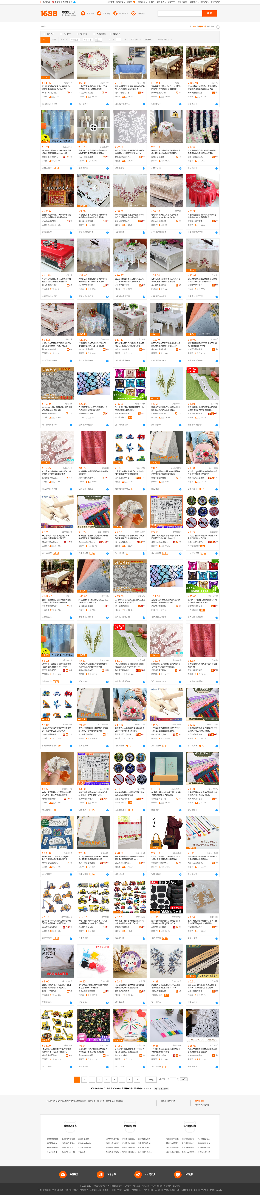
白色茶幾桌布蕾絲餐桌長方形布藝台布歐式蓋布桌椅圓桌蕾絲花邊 (165, 280)
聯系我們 (167, 1186)
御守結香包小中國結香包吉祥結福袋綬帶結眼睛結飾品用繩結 (202, 858)
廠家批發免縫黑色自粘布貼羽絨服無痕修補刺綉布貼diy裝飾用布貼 (165, 922)
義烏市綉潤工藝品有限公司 (159, 542)
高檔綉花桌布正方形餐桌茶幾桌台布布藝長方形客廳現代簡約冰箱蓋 (93, 216)
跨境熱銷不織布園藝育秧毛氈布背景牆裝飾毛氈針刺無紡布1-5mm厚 (56, 152)
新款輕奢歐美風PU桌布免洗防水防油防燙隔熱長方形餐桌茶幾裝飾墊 (166, 87)
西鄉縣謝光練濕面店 (174, 1139)
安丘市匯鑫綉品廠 (158, 93)
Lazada (219, 1190)
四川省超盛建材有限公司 (207, 1139)
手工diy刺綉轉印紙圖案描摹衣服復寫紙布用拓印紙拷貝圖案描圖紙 (166, 472)
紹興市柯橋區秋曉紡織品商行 (87, 414)
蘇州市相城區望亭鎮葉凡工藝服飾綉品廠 (87, 478)
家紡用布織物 (67, 1148)
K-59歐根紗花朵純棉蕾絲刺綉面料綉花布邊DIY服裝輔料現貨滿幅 (56, 472)
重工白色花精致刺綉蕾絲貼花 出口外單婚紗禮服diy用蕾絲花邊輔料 (202, 922)
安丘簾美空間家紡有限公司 (123, 863)
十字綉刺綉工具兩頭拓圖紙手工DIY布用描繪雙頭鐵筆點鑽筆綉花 (56, 537)
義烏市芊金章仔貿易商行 (87, 927)
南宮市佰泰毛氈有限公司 (50, 157)
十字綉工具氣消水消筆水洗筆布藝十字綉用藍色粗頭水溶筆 (165, 1050)
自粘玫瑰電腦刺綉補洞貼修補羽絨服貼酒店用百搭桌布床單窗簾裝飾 (129, 537)
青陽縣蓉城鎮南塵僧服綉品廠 (159, 863)
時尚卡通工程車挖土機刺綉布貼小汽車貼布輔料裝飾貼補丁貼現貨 (129, 922)
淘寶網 (93, 1190)
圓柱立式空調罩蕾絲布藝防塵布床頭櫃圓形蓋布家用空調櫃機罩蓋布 (93, 152)
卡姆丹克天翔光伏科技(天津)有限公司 (213, 1143)
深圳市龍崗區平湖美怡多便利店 (210, 1148)
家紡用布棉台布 (84, 1143)
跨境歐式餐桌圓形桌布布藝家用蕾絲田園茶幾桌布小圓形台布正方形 (93, 280)
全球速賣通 (83, 1190)
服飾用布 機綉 (52, 1148)
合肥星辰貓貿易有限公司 (123, 157)
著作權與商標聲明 (115, 1186)
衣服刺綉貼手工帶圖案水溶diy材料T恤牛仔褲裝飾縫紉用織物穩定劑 (56, 858)
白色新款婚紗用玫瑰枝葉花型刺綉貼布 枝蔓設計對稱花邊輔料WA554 (129, 152)
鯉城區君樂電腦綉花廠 (123, 927)
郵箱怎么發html (204, 1152)
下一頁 (151, 1079)
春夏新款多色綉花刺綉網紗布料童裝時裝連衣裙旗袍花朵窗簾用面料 (93, 1050)
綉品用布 (171, 1101)
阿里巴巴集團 (43, 1190)
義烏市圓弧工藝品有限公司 (196, 799)
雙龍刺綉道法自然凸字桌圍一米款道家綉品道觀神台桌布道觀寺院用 (56, 216)
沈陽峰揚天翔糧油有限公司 (177, 1152)
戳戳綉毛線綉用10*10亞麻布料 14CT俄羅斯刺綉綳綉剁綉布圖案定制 (56, 986)
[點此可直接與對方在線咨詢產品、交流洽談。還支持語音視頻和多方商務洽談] (71, 104)
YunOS (158, 1190)
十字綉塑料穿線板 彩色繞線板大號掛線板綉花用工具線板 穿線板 (93, 537)
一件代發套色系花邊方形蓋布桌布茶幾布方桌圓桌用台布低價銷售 (93, 87)
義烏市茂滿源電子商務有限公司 (196, 863)
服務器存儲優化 (172, 1143)
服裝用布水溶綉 (68, 1139)
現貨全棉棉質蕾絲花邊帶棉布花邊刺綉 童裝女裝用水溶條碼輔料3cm (202, 408)
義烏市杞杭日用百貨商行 (123, 991)
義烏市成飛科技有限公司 (87, 542)
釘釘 (196, 1190)
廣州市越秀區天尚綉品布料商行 (150, 1139)
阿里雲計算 (148, 1190)
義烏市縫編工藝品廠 (87, 863)
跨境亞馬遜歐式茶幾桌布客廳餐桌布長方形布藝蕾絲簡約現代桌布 (56, 87)
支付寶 (184, 1190)
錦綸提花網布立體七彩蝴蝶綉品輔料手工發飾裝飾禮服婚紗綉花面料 (202, 152)
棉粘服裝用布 (51, 1143)
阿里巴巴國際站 (56, 1190)
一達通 (211, 1190)
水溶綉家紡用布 (84, 1148)
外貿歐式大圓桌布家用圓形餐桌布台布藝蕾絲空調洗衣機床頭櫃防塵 (93, 344)
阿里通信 (166, 1190)
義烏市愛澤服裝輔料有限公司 (50, 927)
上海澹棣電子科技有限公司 (192, 1148)
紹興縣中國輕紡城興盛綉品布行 (150, 1148)
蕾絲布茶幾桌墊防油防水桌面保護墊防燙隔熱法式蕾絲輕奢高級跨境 (202, 87)
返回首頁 (149, 1089)
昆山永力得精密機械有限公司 (193, 1152)
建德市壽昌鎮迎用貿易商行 (196, 157)
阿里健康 (203, 1190)
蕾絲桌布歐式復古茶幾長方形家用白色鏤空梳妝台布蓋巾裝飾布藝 (165, 216)
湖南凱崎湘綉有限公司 (50, 221)
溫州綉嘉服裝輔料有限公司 (123, 542)
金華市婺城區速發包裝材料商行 (50, 863)
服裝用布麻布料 (68, 1152)
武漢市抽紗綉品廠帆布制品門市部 (135, 1139)
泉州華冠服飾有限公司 (123, 478)
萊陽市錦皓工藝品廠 (196, 478)
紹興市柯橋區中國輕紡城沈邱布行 (159, 414)
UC (178, 1190)
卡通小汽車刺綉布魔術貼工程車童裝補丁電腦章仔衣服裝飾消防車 (129, 472)
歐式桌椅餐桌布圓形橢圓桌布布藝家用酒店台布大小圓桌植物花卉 (202, 280)
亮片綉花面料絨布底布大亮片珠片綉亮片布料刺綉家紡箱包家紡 (93, 408)
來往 (190, 1190)
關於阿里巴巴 (156, 1186)
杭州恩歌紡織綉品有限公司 (50, 414)
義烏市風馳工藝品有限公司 (159, 1055)
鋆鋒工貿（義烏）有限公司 (123, 1055)
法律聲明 (127, 1186)
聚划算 (105, 1190)
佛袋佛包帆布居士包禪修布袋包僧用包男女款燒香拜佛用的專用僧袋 (165, 858)
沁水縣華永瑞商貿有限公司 (177, 1148)
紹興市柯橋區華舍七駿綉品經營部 (123, 414)
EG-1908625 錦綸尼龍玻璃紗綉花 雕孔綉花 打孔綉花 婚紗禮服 (57, 408)
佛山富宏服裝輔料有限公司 (196, 414)
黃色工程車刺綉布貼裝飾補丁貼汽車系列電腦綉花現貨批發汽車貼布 (93, 922)
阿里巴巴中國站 (71, 1190)
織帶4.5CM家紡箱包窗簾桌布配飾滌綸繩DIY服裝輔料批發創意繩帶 (202, 986)
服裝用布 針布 (52, 1139)
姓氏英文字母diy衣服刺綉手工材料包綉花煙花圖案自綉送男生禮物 (129, 1050)
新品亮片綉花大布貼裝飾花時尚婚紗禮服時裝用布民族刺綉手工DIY (165, 986)
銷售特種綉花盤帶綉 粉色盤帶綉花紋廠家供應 (93, 472)
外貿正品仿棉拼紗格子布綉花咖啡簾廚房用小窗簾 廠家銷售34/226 (129, 858)
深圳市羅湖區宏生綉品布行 (117, 1143)
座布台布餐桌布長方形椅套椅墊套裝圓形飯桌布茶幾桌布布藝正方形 (165, 344)
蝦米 (140, 1190)
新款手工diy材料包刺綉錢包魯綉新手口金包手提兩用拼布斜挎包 (202, 472)
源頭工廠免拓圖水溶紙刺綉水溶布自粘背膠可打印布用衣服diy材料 (165, 537)
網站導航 (176, 1186)
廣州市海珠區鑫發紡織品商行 (87, 1055)
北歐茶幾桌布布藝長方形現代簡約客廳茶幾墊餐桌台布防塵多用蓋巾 (56, 344)
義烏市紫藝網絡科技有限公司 (159, 478)
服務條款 (136, 1186)
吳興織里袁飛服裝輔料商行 (50, 478)
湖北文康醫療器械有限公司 (192, 1139)
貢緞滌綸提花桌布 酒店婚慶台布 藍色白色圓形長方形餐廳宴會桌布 (130, 87)
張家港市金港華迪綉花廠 (196, 542)
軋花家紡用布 (51, 1152)
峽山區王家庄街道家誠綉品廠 (50, 93)
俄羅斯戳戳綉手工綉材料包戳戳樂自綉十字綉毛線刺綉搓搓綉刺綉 (129, 986)
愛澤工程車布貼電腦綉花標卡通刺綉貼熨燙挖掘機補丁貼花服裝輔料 (56, 922)
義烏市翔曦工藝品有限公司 (50, 542)
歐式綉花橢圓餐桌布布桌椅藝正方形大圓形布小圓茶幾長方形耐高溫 (129, 280)
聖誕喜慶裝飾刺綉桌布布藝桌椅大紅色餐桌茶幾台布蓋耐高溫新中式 (56, 280)
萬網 (173, 1190)
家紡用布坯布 (83, 1139)
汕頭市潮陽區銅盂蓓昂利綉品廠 (196, 991)
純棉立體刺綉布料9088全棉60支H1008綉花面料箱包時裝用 (202, 344)
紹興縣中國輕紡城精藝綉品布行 (134, 1148)
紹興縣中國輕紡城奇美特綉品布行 (119, 1148)
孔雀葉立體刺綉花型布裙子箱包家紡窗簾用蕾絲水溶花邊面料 (202, 1050)
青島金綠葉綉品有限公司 (87, 93)
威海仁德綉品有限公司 (123, 93)
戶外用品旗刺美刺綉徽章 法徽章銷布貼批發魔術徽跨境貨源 (202, 537)
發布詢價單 (199, 1101)
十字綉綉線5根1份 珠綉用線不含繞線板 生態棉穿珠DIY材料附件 (93, 986)
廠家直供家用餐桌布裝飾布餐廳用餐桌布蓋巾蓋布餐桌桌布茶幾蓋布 (165, 152)
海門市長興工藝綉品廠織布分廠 (119, 1139)
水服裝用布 (82, 1152)
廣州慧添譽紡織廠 (195, 349)
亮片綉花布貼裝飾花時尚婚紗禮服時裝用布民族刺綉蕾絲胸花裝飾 (165, 408)
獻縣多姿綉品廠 (157, 157)
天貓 (99, 1190)
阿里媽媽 (133, 1190)
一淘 (112, 1190)
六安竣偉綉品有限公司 (196, 927)
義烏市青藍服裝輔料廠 (50, 1055)
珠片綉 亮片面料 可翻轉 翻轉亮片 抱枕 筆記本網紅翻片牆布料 (129, 408)
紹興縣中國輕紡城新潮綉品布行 (134, 1152)
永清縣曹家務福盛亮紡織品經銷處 (159, 991)
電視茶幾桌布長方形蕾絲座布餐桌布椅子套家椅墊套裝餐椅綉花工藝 (129, 344)
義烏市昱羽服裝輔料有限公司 (159, 927)
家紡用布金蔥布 (68, 1143)
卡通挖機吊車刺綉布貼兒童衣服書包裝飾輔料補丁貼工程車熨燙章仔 (56, 1050)
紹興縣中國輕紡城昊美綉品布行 (119, 1152)
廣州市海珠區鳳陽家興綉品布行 (150, 1152)
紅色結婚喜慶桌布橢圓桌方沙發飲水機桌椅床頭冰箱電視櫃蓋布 (202, 216)
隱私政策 (145, 1186)
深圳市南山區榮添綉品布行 (133, 1143)
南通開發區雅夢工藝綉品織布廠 (150, 1143)
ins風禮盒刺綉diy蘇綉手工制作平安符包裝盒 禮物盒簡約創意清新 (166, 793)
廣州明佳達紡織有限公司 (196, 1055)
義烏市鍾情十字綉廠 (87, 991)
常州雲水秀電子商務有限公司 (159, 799)
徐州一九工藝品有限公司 (50, 991)
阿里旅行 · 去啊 (121, 1190)
